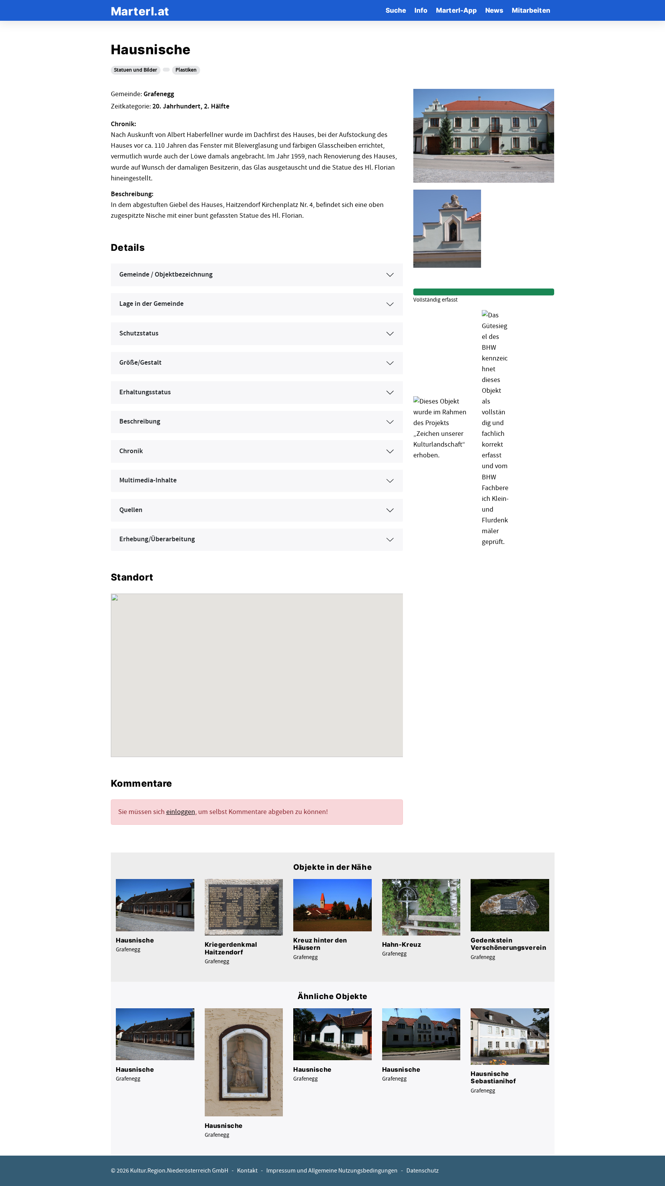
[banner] (140, 10)
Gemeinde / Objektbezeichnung (165, 274)
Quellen (130, 510)
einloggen (180, 811)
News (494, 10)
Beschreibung (139, 421)
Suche (396, 10)
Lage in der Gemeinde (151, 304)
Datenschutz (422, 1171)
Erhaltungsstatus (145, 392)
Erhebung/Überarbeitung (157, 539)
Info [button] (421, 10)
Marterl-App (456, 10)
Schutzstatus (139, 333)
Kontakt (247, 1171)
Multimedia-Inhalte (148, 480)
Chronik (131, 451)
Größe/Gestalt (140, 362)
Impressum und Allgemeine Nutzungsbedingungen (332, 1171)
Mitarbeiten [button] (531, 10)
